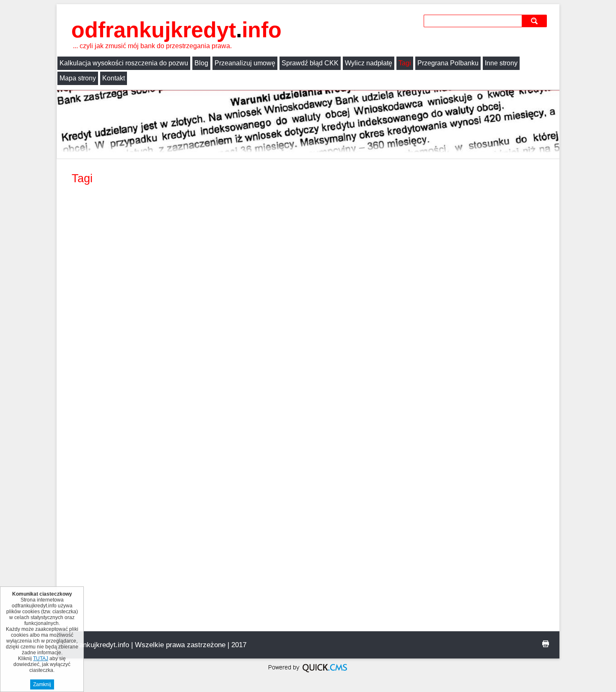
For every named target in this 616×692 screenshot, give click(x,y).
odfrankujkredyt (176, 30)
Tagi (405, 63)
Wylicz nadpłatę (368, 63)
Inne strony (501, 63)
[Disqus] (308, 308)
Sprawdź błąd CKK (310, 63)
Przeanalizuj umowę (245, 63)
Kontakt (113, 78)
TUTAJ (40, 658)
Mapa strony (78, 78)
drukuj (545, 643)
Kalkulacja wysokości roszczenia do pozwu (124, 63)
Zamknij (42, 684)
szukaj (535, 20)
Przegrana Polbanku (448, 63)
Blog (201, 63)
